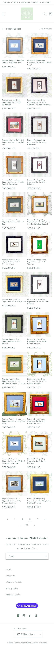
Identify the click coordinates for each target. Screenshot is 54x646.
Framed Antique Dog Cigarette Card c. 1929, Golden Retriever (36, 342)
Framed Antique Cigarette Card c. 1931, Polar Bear (13, 62)
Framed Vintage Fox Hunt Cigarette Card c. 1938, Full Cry (13, 142)
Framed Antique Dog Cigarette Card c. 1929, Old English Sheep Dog (13, 182)
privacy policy (12, 588)
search (9, 569)
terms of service (13, 594)
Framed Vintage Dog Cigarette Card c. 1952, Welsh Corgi (39, 63)
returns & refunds (14, 582)
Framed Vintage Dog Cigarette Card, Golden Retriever (37, 461)
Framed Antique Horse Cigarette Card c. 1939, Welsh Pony (14, 421)
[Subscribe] (45, 556)
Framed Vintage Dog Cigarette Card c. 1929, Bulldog (36, 182)
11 (27, 525)
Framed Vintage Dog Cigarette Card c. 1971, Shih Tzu (13, 222)
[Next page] (34, 525)
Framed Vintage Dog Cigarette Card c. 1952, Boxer (14, 301)
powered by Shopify (39, 642)
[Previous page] (8, 519)
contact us (10, 575)
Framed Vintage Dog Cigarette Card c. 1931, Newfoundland (11, 262)
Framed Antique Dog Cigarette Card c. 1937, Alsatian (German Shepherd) (14, 381)
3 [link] (30, 519)
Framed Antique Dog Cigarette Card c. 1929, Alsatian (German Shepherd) (39, 102)
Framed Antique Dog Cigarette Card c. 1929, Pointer (11, 342)
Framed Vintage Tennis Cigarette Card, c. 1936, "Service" (37, 262)
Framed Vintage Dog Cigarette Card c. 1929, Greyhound (36, 142)
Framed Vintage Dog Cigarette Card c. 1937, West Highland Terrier (38, 501)
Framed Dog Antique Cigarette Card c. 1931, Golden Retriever (36, 421)
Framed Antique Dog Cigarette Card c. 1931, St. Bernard (37, 302)
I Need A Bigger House (22, 642)
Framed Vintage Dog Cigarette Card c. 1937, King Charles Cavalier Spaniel (38, 222)
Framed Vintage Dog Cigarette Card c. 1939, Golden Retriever (11, 501)
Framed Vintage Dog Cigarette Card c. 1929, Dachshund (11, 102)
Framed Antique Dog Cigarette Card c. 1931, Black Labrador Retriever (13, 461)
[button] (3, 14)
